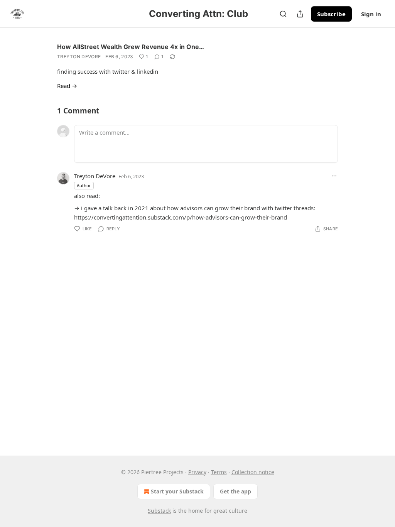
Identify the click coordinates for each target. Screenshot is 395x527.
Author (84, 185)
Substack (159, 510)
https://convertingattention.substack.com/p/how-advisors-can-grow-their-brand (180, 217)
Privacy (197, 472)
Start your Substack (177, 491)
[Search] (283, 14)
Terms (219, 472)
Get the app (235, 491)
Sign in (371, 14)
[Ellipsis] (334, 176)
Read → (67, 86)
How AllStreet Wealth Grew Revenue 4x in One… (130, 47)
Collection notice (252, 472)
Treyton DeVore (79, 56)
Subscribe (331, 14)
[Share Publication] (300, 14)
